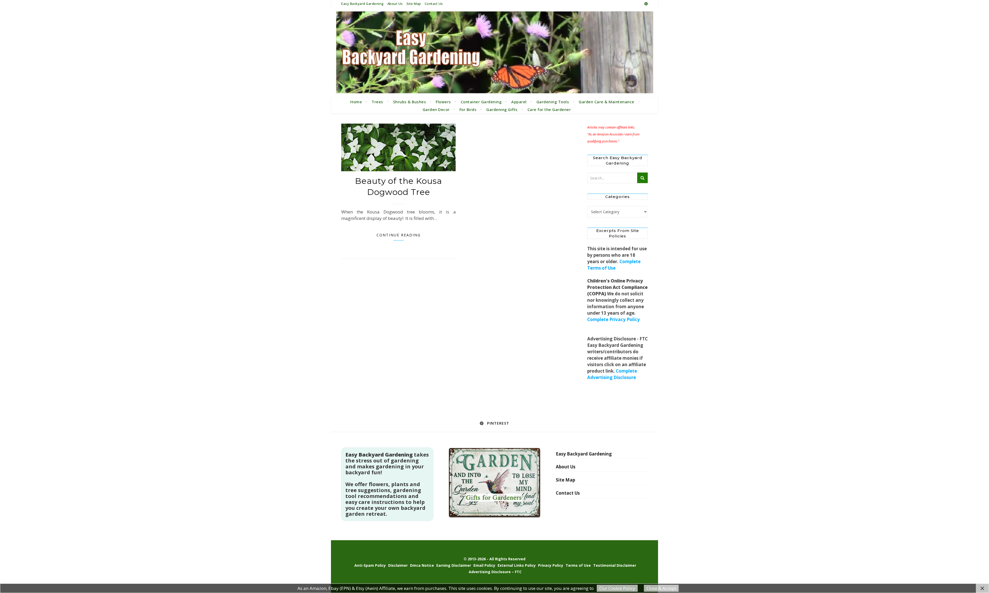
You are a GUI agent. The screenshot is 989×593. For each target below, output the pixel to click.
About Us (395, 3)
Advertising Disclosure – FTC (495, 571)
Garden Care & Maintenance (606, 101)
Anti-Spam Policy (370, 565)
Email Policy (484, 565)
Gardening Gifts (502, 109)
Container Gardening (481, 101)
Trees (377, 101)
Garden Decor (436, 109)
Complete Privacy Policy (613, 319)
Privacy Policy (550, 565)
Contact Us (434, 3)
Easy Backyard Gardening (362, 3)
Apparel (519, 101)
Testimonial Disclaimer (614, 565)
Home (356, 101)
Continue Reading (399, 235)
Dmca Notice (422, 565)
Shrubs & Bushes (409, 101)
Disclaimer (398, 565)
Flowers (443, 101)
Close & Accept (661, 588)
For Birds (468, 109)
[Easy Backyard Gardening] (494, 52)
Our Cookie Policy (617, 588)
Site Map (413, 3)
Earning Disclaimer (453, 565)
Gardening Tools (552, 101)
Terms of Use (578, 565)
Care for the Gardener (549, 109)
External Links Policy (517, 565)
